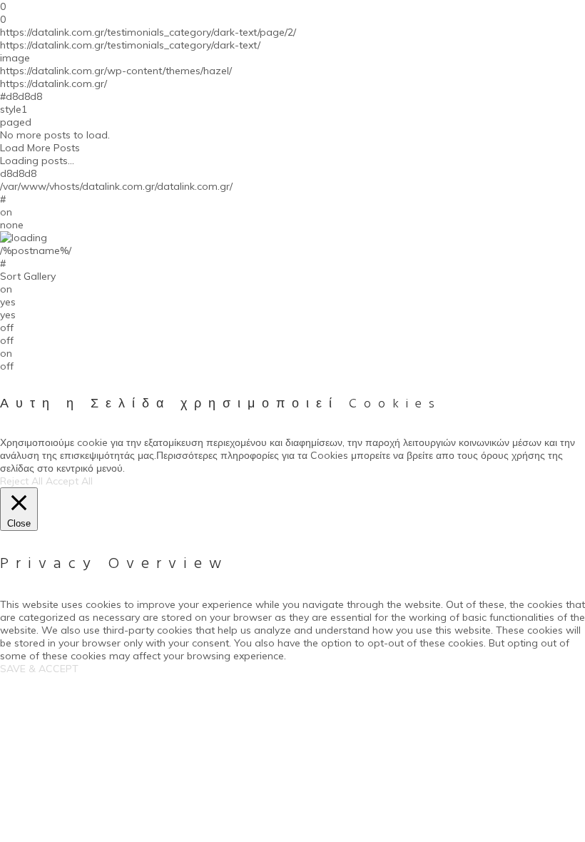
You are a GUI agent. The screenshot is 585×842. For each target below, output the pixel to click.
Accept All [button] (69, 481)
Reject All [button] (21, 481)
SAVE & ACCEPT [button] (39, 668)
